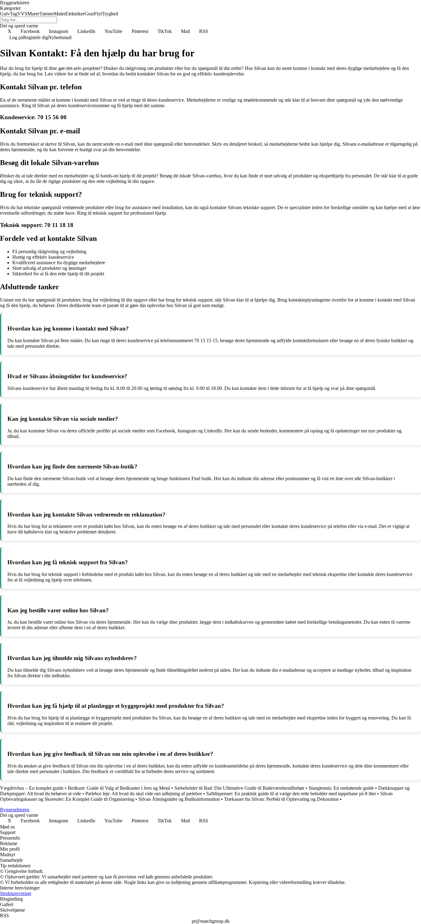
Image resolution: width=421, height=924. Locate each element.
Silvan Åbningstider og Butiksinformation (179, 799)
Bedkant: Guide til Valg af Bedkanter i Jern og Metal (119, 788)
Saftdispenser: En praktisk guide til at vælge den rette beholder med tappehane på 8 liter (291, 793)
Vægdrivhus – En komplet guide (31, 788)
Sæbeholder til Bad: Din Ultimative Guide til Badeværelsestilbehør (239, 788)
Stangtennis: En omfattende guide (341, 788)
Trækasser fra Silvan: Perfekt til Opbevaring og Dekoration (281, 799)
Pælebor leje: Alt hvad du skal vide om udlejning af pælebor (143, 793)
